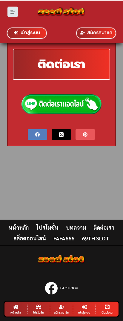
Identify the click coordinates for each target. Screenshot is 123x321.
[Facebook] (37, 134)
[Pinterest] (85, 134)
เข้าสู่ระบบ (30, 32)
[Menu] (12, 12)
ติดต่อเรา (103, 227)
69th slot (95, 238)
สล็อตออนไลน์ (29, 238)
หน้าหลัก (19, 227)
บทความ (76, 227)
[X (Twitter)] (61, 134)
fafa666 (63, 238)
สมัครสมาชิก (99, 32)
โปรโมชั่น (47, 227)
